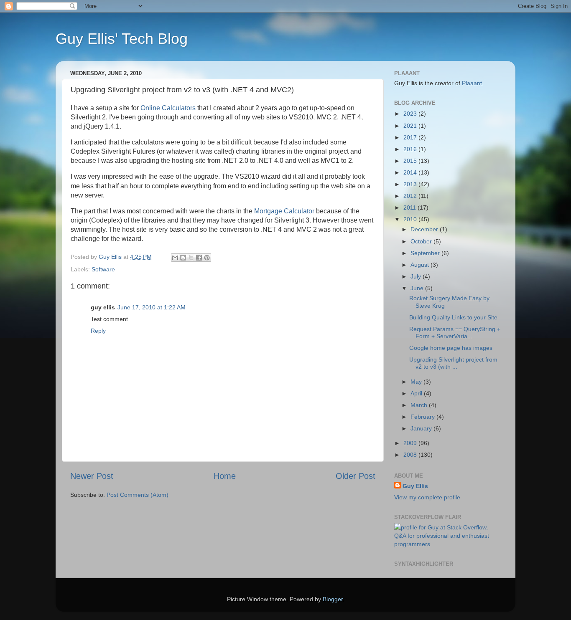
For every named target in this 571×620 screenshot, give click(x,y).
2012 (410, 195)
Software (103, 269)
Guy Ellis (415, 486)
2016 (410, 149)
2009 (410, 443)
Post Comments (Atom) (137, 494)
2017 (410, 137)
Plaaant (472, 83)
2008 (410, 454)
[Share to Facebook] (199, 257)
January (421, 428)
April (417, 393)
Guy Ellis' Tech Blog (122, 38)
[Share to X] (191, 257)
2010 (410, 219)
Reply (98, 330)
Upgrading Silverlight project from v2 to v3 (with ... (453, 363)
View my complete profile (427, 497)
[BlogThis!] (183, 257)
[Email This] (175, 257)
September (425, 253)
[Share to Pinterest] (207, 257)
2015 (410, 160)
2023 (410, 113)
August (420, 264)
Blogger (333, 599)
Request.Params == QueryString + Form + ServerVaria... (454, 332)
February (423, 416)
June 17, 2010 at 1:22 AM (151, 307)
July (416, 276)
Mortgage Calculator (284, 211)
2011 (410, 207)
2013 (410, 184)
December (425, 229)
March (419, 405)
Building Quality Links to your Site (453, 317)
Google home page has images (450, 347)
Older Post (355, 476)
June (417, 288)
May (416, 381)
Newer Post (91, 476)
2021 (410, 125)
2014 (410, 172)
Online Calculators (168, 107)
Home (225, 476)
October (421, 241)
